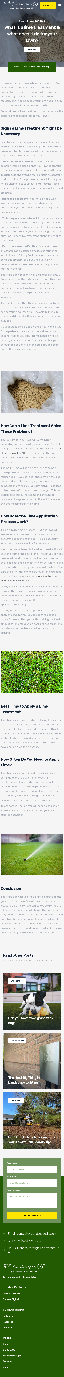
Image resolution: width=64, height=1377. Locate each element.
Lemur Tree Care (11, 1294)
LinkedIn (7, 1327)
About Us (8, 1344)
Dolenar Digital (29, 1277)
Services (7, 1361)
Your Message (13, 1190)
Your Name (12, 1163)
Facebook (8, 1322)
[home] (21, 5)
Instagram (8, 1316)
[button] (59, 5)
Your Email (12, 1176)
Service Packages (12, 1355)
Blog (25, 67)
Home (16, 67)
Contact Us (47, 5)
